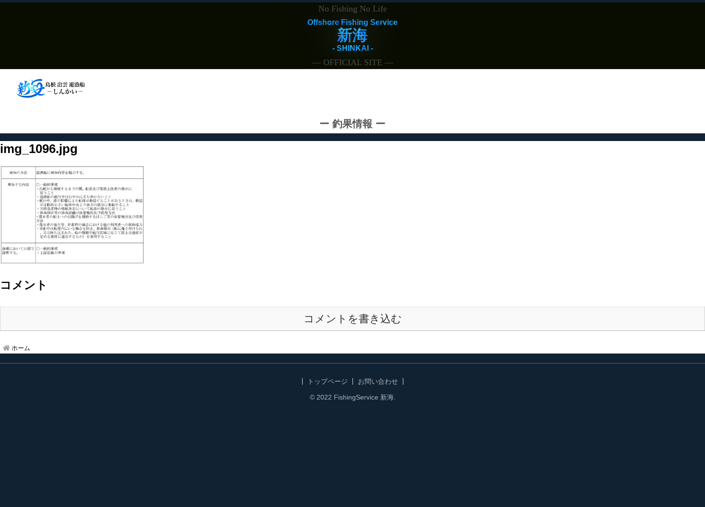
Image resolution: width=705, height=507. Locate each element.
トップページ (327, 381)
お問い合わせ (378, 381)
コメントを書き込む (353, 319)
